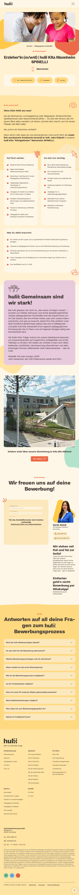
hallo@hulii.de (11, 841)
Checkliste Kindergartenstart (60, 761)
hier (21, 746)
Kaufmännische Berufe (10, 814)
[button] (73, 4)
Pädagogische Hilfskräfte (11, 806)
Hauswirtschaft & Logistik (11, 796)
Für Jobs (30, 796)
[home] (9, 3)
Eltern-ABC (55, 754)
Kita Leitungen (8, 810)
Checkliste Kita (56, 769)
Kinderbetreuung (9, 754)
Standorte (7, 758)
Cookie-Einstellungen (53, 885)
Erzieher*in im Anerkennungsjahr (13, 799)
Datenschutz (32, 885)
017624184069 (57, 594)
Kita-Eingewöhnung (58, 758)
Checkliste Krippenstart (59, 765)
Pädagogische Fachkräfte (11, 803)
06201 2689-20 (11, 837)
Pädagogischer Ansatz (10, 761)
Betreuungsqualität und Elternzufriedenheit (59, 773)
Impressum (41, 885)
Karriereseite (7, 792)
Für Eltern (7, 765)
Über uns (6, 769)
